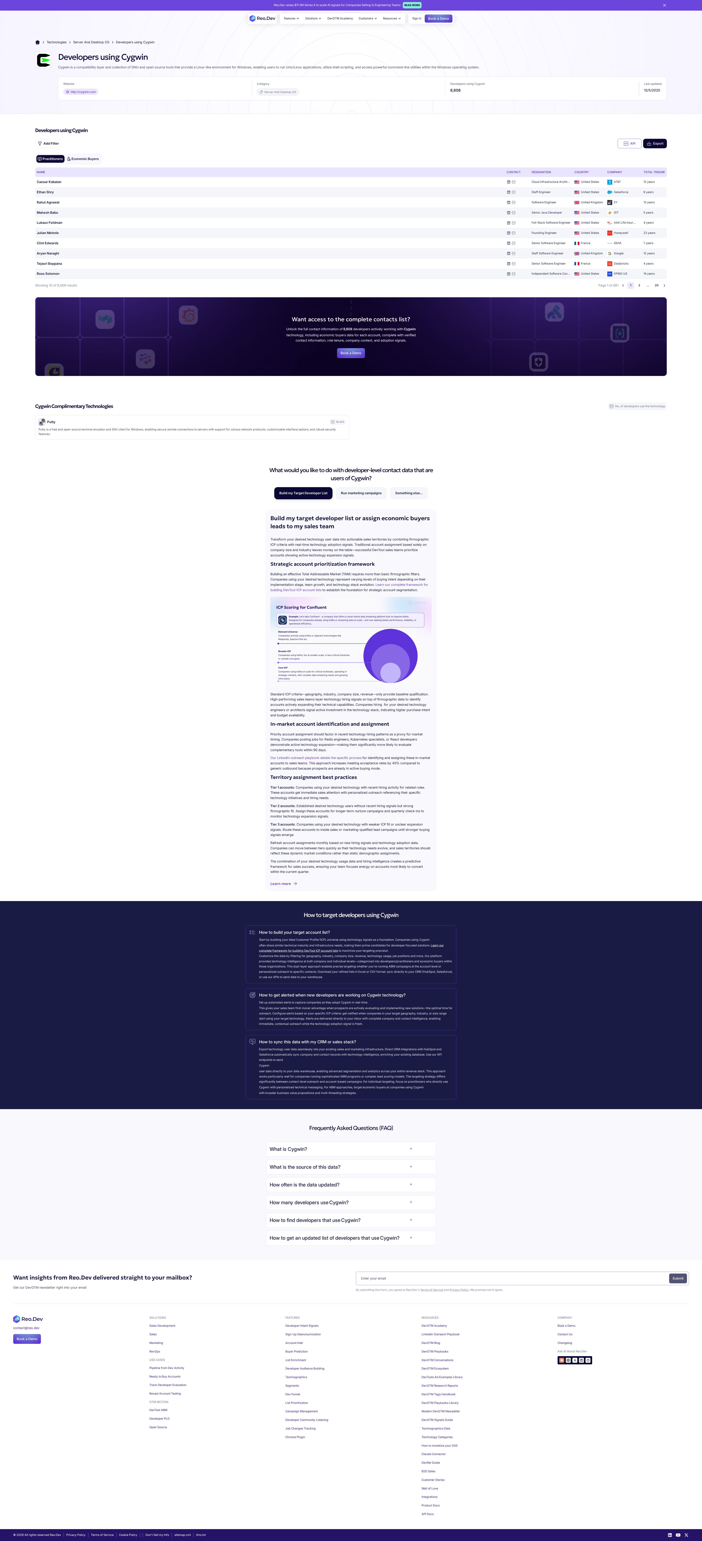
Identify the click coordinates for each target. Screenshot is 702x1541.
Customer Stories (433, 1480)
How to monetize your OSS (440, 1445)
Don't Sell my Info (157, 1535)
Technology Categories (437, 1437)
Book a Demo (438, 18)
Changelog (565, 1343)
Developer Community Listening (306, 1420)
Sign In (416, 18)
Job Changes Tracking (300, 1428)
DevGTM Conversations (437, 1360)
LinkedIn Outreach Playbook (441, 1334)
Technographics (296, 1377)
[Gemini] (574, 1360)
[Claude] (561, 1360)
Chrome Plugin (295, 1437)
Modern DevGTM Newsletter (441, 1411)
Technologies (57, 42)
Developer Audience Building (304, 1368)
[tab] (50, 159)
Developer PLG (159, 1418)
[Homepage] (262, 18)
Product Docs (431, 1505)
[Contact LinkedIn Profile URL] (509, 182)
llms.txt (201, 1535)
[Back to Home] (37, 42)
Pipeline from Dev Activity (166, 1368)
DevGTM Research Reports (440, 1385)
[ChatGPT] (568, 1360)
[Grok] (588, 1360)
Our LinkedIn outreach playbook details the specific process (316, 758)
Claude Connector (434, 1454)
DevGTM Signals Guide (437, 1420)
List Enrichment (295, 1360)
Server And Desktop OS (91, 42)
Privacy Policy (459, 1290)
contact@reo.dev (26, 1328)
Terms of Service (431, 1290)
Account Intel (294, 1343)
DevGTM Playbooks (435, 1351)
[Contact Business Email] (514, 182)
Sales (153, 1334)
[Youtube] (678, 1535)
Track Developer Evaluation (167, 1385)
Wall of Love (430, 1488)
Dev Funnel (292, 1394)
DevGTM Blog (431, 1343)
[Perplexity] (581, 1360)
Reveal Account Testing (165, 1393)
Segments (292, 1385)
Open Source (158, 1427)
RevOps (154, 1351)
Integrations (429, 1497)
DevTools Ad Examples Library (442, 1377)
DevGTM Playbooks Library (440, 1403)
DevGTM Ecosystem (435, 1368)
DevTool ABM (158, 1410)
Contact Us (565, 1334)
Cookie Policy (128, 1535)
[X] (686, 1535)
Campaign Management (301, 1411)
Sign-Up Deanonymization (303, 1334)
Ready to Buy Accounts (164, 1376)
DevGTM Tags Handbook (439, 1394)
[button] (291, 18)
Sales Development (162, 1325)
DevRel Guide (431, 1462)
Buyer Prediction (296, 1351)
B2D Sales (428, 1471)
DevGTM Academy (340, 18)
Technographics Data (436, 1428)
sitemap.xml (182, 1535)
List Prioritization (296, 1403)
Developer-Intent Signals (301, 1325)
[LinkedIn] (669, 1535)
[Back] (622, 285)
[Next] (664, 285)
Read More (412, 5)
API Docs (428, 1514)
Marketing (156, 1343)
